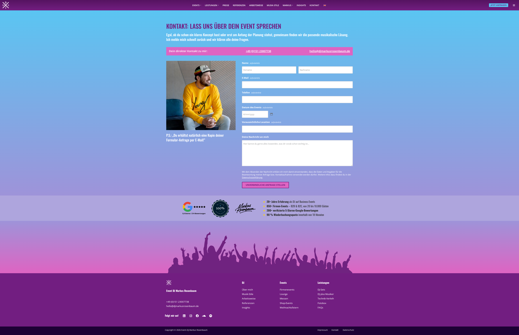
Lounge (284, 294)
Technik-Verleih (326, 298)
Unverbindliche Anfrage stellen (265, 184)
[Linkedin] (184, 316)
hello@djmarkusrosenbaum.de (330, 51)
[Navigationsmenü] (514, 5)
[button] (200, 5)
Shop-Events (286, 303)
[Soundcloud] (204, 316)
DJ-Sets (321, 289)
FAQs (320, 307)
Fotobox (322, 303)
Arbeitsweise (256, 5)
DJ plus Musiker (326, 294)
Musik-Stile (273, 5)
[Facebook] (197, 316)
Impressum (322, 330)
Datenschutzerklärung (252, 177)
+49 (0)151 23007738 (258, 51)
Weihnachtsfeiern (289, 307)
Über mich (247, 289)
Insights (301, 5)
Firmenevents (287, 289)
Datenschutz (348, 330)
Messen (284, 298)
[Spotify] (211, 316)
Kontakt (314, 5)
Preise (226, 5)
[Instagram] (191, 316)
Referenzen (239, 5)
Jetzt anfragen (499, 5)
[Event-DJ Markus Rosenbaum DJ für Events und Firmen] (5, 5)
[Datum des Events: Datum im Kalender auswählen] (271, 114)
